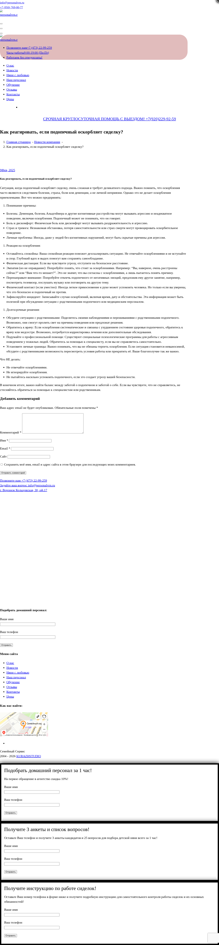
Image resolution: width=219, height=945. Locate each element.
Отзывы (11, 89)
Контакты (13, 94)
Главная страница (18, 142)
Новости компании (47, 142)
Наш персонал (16, 80)
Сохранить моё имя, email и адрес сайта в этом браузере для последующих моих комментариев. (70, 464)
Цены (10, 99)
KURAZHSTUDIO (28, 756)
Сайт (3, 456)
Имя (4, 440)
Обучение (13, 84)
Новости (12, 70)
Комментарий (10, 432)
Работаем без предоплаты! (24, 57)
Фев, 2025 (7, 170)
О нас (10, 65)
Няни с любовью (17, 75)
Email (5, 448)
